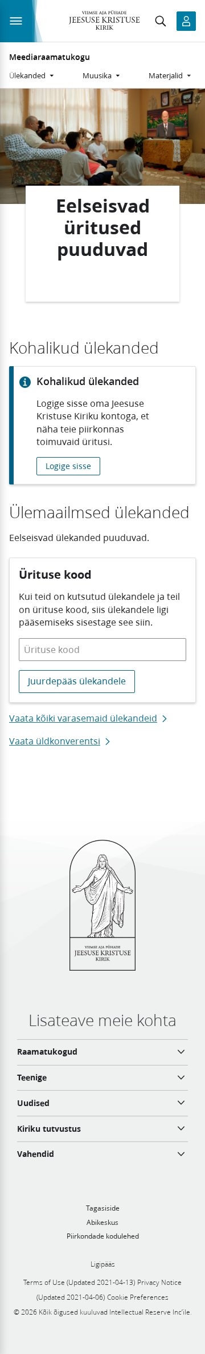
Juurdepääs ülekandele (77, 680)
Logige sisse (68, 466)
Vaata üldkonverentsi (54, 741)
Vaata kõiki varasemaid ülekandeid (83, 718)
